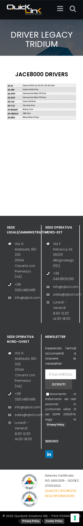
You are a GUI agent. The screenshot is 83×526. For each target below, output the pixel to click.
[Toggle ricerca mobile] (73, 8)
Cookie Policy (54, 521)
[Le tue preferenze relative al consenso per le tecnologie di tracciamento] (75, 518)
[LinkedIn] (49, 454)
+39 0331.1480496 (25, 287)
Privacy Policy (55, 424)
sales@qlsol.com (64, 294)
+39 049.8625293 (63, 276)
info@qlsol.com (26, 297)
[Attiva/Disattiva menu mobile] (60, 8)
